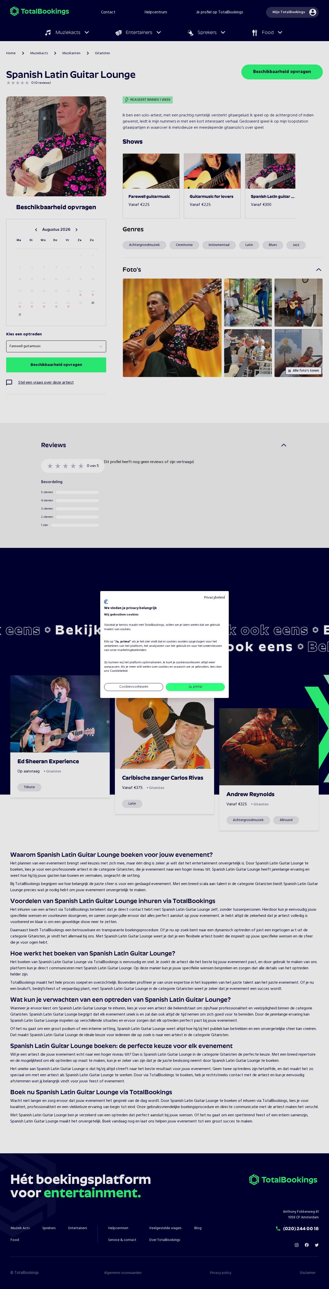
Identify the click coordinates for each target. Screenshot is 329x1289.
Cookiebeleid (118, 671)
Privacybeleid (214, 598)
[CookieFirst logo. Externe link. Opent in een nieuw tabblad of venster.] (106, 602)
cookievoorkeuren (188, 662)
